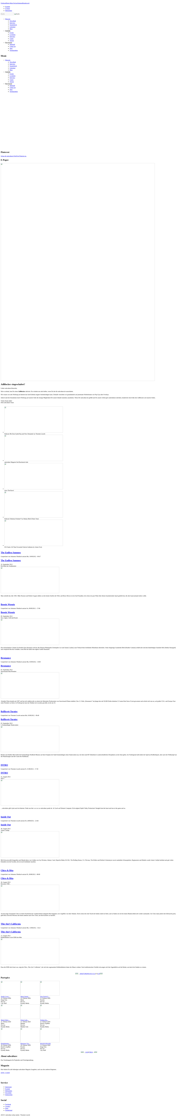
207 (83, 973)
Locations (12, 34)
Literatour (12, 27)
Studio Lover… (5, 996)
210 (90, 973)
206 (81, 973)
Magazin (7, 19)
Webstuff (12, 44)
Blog (11, 29)
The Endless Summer (11, 552)
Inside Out (6, 817)
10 (92, 1052)
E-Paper (7, 8)
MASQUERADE (45, 1043)
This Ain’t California (11, 924)
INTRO (4, 765)
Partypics (12, 36)
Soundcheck (13, 25)
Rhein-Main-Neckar (12, 3)
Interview (12, 23)
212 (94, 973)
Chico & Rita (7, 870)
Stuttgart (20, 3)
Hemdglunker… (5, 1043)
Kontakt (7, 6)
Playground (8, 42)
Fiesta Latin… (24, 1020)
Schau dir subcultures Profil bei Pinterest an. (14, 156)
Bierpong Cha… (25, 1043)
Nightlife (7, 31)
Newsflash (13, 21)
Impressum (8, 1087)
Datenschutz (8, 1095)
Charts (11, 38)
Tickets (12, 40)
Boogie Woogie (8, 604)
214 (99, 973)
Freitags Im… (44, 1020)
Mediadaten (8, 10)
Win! (11, 48)
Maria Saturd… (25, 996)
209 (87, 973)
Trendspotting (14, 50)
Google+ (7, 1106)
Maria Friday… (5, 1020)
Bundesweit (25, 3)
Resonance (6, 658)
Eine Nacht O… (45, 996)
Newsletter (8, 1093)
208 (85, 973)
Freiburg (3, 3)
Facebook (8, 1104)
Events (12, 33)
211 (92, 973)
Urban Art (13, 46)
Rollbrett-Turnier (9, 711)
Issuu (6, 1108)
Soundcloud (8, 1110)
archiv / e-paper (5, 1072)
